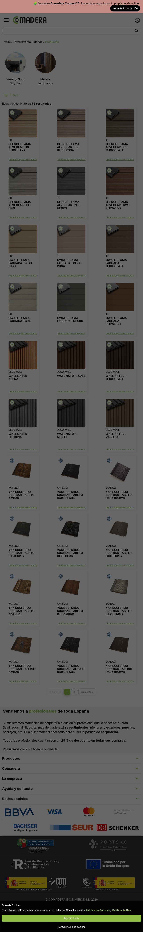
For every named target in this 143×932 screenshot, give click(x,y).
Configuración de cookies (71, 927)
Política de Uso (121, 910)
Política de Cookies (98, 910)
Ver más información (125, 8)
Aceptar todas (71, 918)
